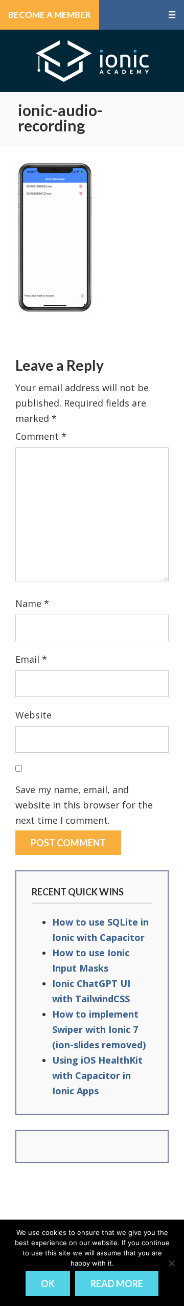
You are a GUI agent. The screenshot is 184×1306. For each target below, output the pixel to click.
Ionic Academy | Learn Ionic (92, 61)
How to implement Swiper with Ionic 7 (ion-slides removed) (99, 1029)
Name (32, 603)
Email (31, 659)
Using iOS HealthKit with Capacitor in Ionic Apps (97, 1075)
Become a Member (49, 14)
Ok (48, 1283)
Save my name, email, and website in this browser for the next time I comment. (84, 804)
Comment (40, 436)
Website (33, 715)
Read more (116, 1283)
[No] (171, 1263)
